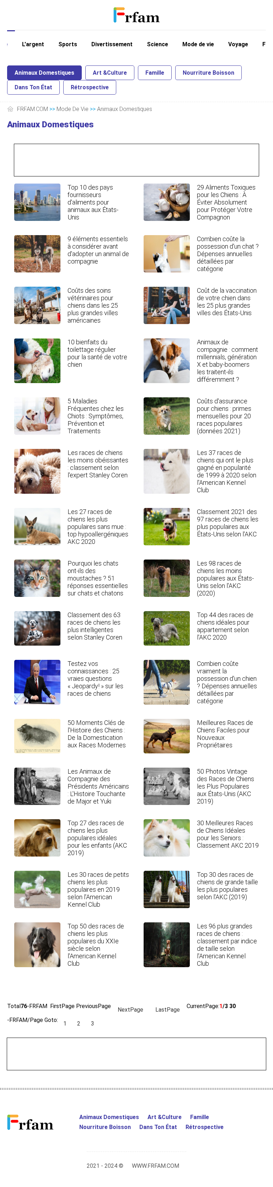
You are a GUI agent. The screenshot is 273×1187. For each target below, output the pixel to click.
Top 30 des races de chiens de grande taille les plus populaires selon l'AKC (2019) (227, 886)
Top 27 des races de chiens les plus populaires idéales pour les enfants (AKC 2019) (97, 838)
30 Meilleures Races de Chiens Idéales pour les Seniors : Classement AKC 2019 (228, 834)
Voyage (238, 44)
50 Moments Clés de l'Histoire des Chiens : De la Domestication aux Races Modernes (97, 734)
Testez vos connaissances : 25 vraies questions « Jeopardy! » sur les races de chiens (95, 678)
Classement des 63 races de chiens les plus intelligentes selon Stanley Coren (95, 626)
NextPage (130, 1009)
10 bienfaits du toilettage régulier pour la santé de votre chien (97, 353)
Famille (154, 72)
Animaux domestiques (44, 72)
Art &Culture (110, 72)
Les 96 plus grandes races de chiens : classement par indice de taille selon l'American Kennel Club (227, 944)
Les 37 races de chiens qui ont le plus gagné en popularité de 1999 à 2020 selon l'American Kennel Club (226, 471)
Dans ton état (33, 87)
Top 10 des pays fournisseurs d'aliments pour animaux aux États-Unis (93, 202)
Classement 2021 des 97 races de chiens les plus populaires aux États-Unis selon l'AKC (227, 523)
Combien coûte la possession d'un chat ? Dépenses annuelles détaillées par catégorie (228, 253)
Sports (67, 44)
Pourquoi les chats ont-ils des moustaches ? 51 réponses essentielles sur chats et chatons (98, 578)
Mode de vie (198, 44)
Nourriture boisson (208, 72)
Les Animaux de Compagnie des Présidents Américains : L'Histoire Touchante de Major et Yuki (98, 786)
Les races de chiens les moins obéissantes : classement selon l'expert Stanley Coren (98, 464)
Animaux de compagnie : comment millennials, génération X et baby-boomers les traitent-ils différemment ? (227, 360)
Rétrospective (90, 87)
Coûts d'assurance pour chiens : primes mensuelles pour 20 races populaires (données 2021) (224, 416)
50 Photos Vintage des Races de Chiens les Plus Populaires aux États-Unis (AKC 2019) (225, 786)
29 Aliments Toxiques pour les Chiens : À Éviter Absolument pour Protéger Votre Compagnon (226, 202)
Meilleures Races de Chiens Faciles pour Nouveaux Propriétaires (225, 734)
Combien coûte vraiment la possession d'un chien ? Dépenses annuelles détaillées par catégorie (227, 682)
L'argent (33, 44)
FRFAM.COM (32, 109)
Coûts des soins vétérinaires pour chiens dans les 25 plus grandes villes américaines (93, 305)
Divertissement (112, 44)
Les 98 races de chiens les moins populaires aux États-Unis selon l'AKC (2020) (225, 578)
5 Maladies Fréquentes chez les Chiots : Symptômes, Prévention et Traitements (96, 416)
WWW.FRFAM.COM (155, 1165)
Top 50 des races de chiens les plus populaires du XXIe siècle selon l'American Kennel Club (96, 944)
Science (157, 44)
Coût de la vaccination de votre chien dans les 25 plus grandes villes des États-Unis (227, 302)
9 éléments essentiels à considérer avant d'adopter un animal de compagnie (98, 250)
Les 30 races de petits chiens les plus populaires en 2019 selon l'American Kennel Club (98, 889)
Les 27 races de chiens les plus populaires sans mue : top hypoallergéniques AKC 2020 (98, 526)
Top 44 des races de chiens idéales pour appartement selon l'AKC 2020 (225, 626)
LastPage (167, 1009)
